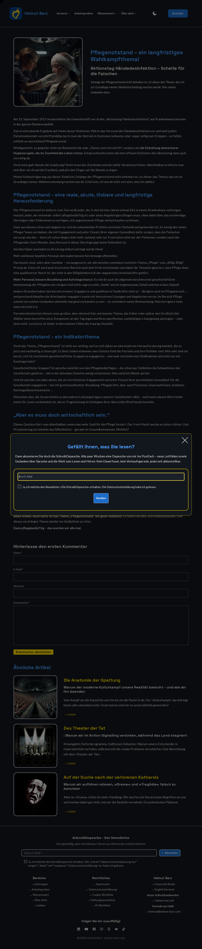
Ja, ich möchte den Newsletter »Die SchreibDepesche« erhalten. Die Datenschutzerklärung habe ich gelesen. (89, 487)
